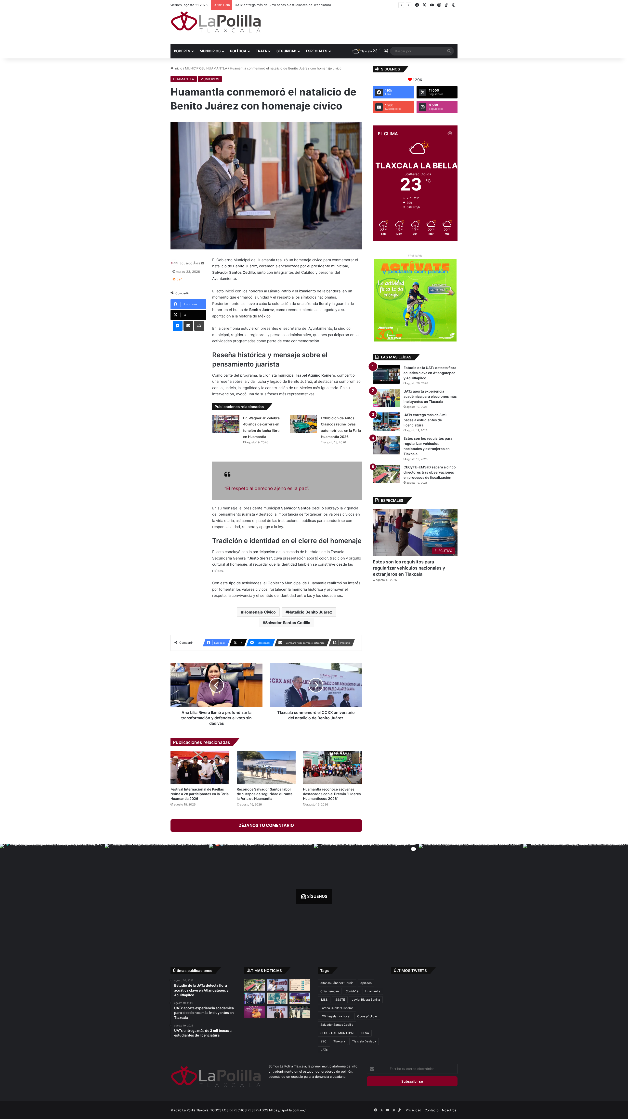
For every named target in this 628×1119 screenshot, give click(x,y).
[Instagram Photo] (52, 896)
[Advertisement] (363, 26)
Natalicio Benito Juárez (310, 612)
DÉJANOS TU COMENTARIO (266, 825)
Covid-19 (352, 991)
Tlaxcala (339, 1041)
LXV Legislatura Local (335, 1016)
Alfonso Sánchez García (336, 983)
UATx (323, 1049)
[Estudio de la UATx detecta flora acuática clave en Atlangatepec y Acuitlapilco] (386, 374)
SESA (365, 1033)
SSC (323, 1041)
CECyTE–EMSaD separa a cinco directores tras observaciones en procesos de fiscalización (430, 472)
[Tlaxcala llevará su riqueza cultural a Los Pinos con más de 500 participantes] (277, 998)
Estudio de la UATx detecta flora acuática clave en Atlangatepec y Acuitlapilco (430, 373)
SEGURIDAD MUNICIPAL (337, 1033)
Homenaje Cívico (259, 612)
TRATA (261, 51)
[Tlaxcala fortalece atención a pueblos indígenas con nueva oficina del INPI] (277, 1012)
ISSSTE (340, 999)
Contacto (432, 1110)
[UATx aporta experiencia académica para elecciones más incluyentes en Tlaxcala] (386, 398)
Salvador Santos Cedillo (287, 622)
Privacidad (413, 1110)
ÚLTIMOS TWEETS (410, 970)
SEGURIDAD (286, 51)
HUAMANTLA (216, 68)
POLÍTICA (238, 51)
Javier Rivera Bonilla (366, 999)
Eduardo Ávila (190, 263)
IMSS (324, 999)
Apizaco (366, 983)
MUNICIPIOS (210, 51)
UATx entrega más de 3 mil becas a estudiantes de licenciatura (425, 420)
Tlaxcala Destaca (364, 1041)
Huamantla (372, 991)
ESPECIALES (316, 51)
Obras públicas (367, 1016)
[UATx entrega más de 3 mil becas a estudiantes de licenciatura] (386, 421)
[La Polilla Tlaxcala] (215, 22)
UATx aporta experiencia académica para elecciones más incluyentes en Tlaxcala (430, 396)
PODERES (182, 51)
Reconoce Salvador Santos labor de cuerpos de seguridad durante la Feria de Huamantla (264, 794)
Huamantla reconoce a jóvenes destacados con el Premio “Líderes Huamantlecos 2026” (332, 794)
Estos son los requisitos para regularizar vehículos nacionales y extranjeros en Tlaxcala (301, 5)
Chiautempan (329, 991)
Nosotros (449, 1110)
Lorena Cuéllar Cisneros (336, 1008)
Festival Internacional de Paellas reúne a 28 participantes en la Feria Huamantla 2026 (199, 794)
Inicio (177, 68)
